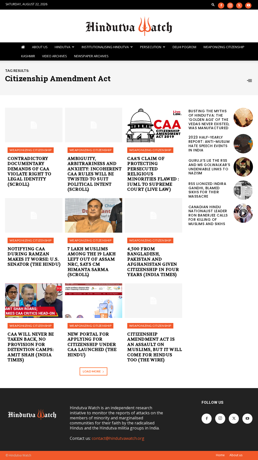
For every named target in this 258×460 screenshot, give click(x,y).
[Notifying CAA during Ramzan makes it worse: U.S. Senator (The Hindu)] (33, 215)
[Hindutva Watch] (129, 26)
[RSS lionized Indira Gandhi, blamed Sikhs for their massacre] (243, 190)
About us (236, 455)
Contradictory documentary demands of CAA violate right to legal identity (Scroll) (29, 171)
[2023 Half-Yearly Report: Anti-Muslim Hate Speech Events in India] (243, 143)
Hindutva (62, 47)
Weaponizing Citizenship (223, 47)
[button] (213, 4)
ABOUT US (40, 47)
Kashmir (28, 56)
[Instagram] (230, 6)
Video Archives (54, 56)
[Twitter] (239, 6)
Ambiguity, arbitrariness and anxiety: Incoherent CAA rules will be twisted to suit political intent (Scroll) (95, 174)
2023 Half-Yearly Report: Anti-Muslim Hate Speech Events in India (209, 143)
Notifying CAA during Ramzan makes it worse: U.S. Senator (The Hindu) (34, 256)
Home (220, 455)
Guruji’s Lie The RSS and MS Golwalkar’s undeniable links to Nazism (209, 167)
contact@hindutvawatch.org (118, 438)
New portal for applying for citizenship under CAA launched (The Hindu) (92, 344)
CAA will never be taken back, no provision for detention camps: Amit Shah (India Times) (31, 347)
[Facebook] (221, 6)
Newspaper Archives (91, 56)
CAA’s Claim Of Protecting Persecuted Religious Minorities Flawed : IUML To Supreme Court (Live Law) (153, 174)
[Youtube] (248, 6)
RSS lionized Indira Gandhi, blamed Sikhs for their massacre (207, 190)
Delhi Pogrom (184, 47)
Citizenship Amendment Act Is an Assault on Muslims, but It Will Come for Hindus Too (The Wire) (154, 347)
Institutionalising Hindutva (105, 47)
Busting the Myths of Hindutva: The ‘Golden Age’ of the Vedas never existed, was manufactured (209, 119)
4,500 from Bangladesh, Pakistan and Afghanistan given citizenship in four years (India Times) (153, 261)
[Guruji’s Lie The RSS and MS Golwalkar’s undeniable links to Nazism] (243, 167)
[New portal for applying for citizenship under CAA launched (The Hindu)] (93, 300)
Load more (92, 371)
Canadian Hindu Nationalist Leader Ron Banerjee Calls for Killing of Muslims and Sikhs (208, 215)
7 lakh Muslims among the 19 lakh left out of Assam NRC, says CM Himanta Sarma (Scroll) (92, 261)
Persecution (150, 47)
